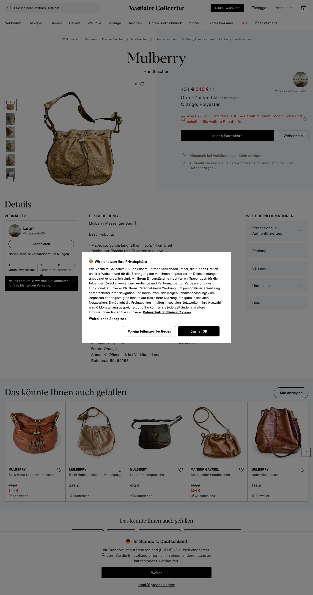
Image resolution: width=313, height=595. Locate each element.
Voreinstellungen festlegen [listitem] (149, 331)
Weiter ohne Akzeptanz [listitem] (107, 318)
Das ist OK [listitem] (198, 331)
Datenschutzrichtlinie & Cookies (167, 312)
